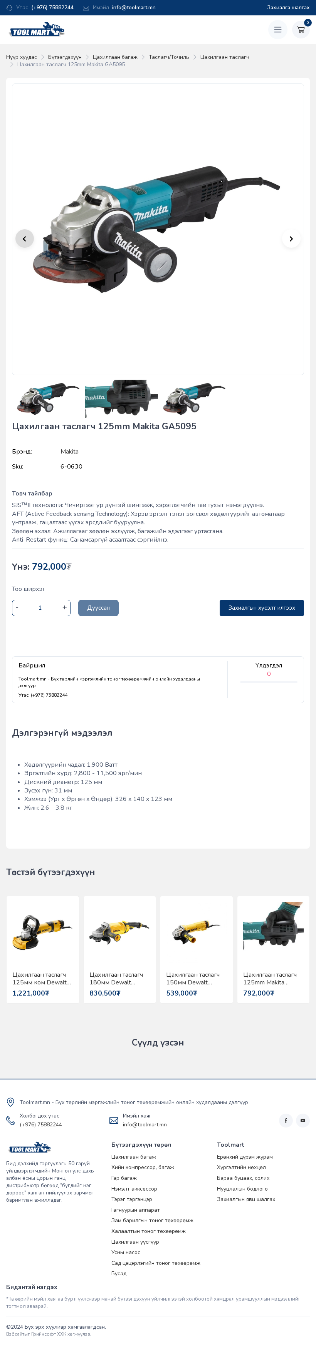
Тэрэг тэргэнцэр (131, 1199)
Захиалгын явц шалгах (246, 1199)
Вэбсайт (15, 1334)
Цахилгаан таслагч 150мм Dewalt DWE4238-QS (193, 978)
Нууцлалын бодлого (242, 1189)
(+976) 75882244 (52, 7)
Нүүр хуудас (21, 57)
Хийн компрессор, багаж (142, 1167)
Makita (70, 451)
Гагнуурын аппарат (135, 1210)
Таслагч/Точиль (169, 57)
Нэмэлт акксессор (134, 1189)
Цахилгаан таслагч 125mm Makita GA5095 (270, 978)
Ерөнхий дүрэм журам (245, 1157)
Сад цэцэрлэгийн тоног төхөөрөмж (155, 1263)
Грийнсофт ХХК (48, 1334)
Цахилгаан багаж (115, 57)
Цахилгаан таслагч (224, 57)
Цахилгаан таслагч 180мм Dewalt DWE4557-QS (116, 978)
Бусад (118, 1273)
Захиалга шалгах (288, 7)
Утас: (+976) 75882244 (42, 695)
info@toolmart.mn (134, 7)
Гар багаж (124, 1178)
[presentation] (291, 238)
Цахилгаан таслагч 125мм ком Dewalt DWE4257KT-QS (39, 978)
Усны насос (125, 1252)
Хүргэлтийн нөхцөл (241, 1167)
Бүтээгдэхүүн (65, 57)
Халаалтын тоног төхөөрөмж (148, 1231)
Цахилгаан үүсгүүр (135, 1242)
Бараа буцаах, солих (243, 1178)
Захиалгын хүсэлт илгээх (262, 608)
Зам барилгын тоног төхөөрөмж (152, 1220)
